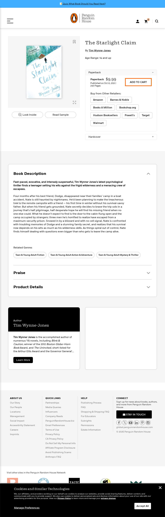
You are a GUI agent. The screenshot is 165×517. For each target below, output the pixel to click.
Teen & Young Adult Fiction (29, 254)
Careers (14, 429)
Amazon (98, 100)
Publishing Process (91, 402)
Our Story (15, 402)
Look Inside (29, 115)
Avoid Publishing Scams (58, 452)
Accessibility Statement (22, 425)
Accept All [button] (142, 506)
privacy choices (108, 498)
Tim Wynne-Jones (100, 50)
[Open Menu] (10, 21)
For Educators (88, 416)
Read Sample (61, 115)
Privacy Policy (52, 434)
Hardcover (121, 137)
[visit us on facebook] (118, 422)
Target (146, 115)
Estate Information (91, 429)
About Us (16, 398)
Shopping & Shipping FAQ (95, 411)
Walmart (98, 123)
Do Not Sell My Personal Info (60, 443)
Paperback (121, 72)
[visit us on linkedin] (136, 422)
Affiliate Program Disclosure (60, 447)
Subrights (86, 420)
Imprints (14, 434)
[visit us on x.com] (124, 422)
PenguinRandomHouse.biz (59, 420)
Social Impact (17, 420)
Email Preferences (55, 425)
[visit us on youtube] (130, 422)
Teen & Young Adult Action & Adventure (71, 254)
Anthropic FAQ (53, 456)
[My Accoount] (137, 21)
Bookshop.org (127, 107)
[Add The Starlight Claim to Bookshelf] (74, 41)
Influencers (51, 411)
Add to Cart (138, 82)
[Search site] (156, 21)
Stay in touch (135, 414)
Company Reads (54, 416)
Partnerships (52, 402)
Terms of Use (52, 429)
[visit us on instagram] (148, 422)
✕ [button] (160, 488)
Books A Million (102, 107)
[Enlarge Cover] (74, 102)
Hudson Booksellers (105, 115)
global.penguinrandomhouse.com (134, 427)
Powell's (130, 115)
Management (17, 416)
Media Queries (53, 407)
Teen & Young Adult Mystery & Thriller (118, 254)
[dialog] (82, 500)
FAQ (83, 407)
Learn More (24, 360)
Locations (15, 411)
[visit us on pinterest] (142, 422)
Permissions (87, 425)
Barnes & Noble (119, 100)
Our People (16, 407)
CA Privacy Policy (54, 438)
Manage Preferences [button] (26, 507)
